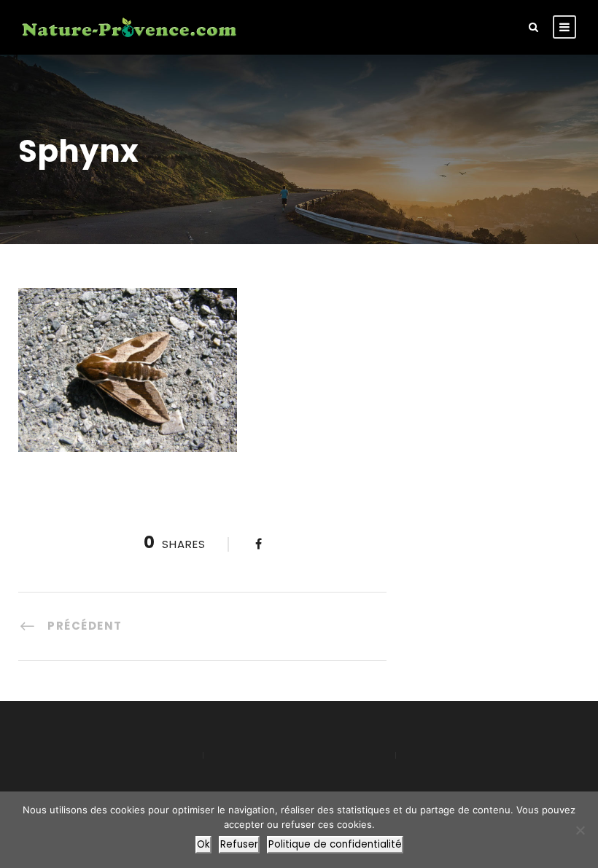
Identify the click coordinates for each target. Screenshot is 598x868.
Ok (203, 844)
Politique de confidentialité (335, 844)
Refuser (239, 844)
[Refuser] (579, 830)
